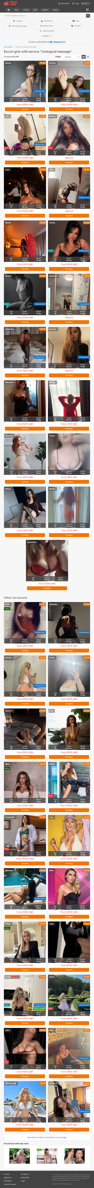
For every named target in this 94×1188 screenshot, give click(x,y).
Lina (51, 817)
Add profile (65, 3)
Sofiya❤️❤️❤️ (11, 977)
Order (58, 56)
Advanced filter (48, 31)
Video (55, 10)
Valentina (9, 329)
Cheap (26, 10)
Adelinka (53, 604)
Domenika (10, 817)
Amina (8, 63)
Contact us (25, 1174)
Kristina (52, 329)
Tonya (52, 436)
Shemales (8, 1181)
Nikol (7, 764)
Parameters (48, 21)
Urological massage (19, 26)
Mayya (8, 489)
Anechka (53, 276)
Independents (47, 26)
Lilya (51, 924)
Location (19, 21)
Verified (45, 10)
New (16, 10)
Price (78, 21)
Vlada (8, 276)
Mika (51, 870)
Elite (35, 10)
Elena (51, 977)
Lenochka (31, 542)
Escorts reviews (10, 1184)
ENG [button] (85, 4)
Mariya (52, 116)
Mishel (8, 223)
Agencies (7, 1178)
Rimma (52, 63)
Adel (51, 1030)
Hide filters (46, 36)
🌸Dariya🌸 (10, 1083)
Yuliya (8, 924)
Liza (51, 711)
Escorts (7, 1174)
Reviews (77, 26)
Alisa (7, 604)
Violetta (53, 1083)
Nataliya (9, 870)
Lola (7, 169)
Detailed (25, 109)
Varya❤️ (9, 711)
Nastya (8, 657)
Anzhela (9, 436)
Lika (7, 116)
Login (77, 3)
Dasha (52, 223)
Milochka (9, 382)
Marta (52, 764)
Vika (51, 169)
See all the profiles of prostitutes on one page (47, 1137)
